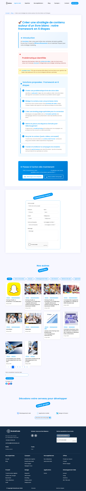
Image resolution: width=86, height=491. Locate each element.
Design (27, 470)
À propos (27, 455)
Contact (66, 3)
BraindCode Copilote (30, 459)
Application (47, 470)
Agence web (17, 3)
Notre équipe (28, 463)
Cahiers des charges (11, 475)
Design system (28, 480)
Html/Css (65, 477)
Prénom (30, 209)
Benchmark (8, 477)
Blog (49, 3)
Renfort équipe (66, 463)
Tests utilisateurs (10, 480)
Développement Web (69, 470)
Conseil (65, 461)
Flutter (45, 473)
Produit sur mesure (67, 459)
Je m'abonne (9, 378)
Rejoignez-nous (28, 465)
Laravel (65, 473)
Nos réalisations (48, 459)
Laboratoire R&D (48, 461)
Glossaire (33, 488)
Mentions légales (60, 488)
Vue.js (64, 475)
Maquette (27, 473)
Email (29, 216)
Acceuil (7, 13)
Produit (8, 470)
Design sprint (28, 482)
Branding (27, 477)
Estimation (75, 3)
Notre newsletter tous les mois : (14, 372)
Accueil (7, 459)
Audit (7, 482)
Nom (45, 209)
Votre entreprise (32, 222)
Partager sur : (9, 381)
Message (30, 228)
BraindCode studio (29, 461)
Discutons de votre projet (42, 417)
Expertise (27, 3)
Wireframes (27, 475)
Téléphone (47, 216)
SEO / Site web (66, 480)
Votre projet (31, 203)
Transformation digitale (11, 473)
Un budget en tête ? (49, 222)
